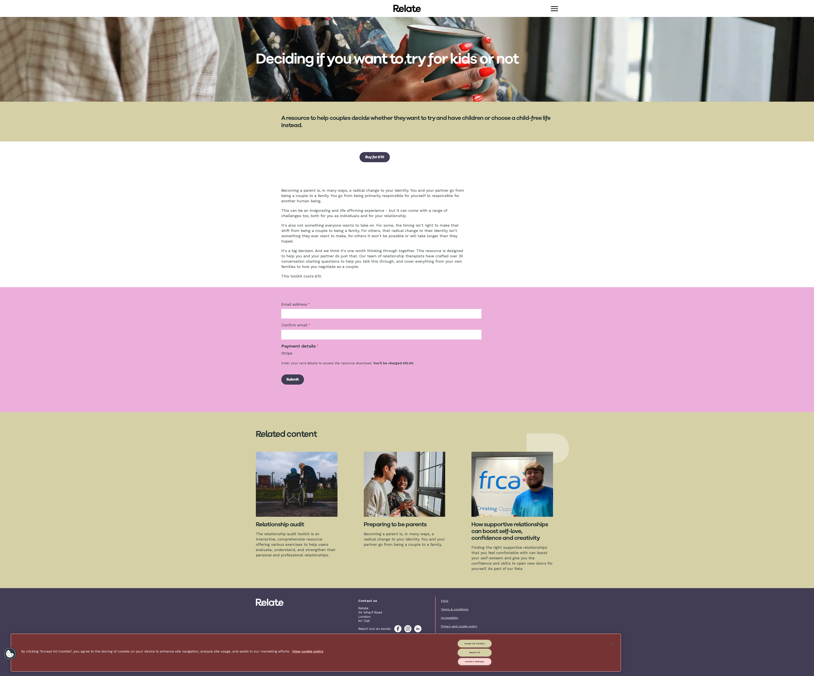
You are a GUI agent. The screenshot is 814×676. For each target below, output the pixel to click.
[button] (10, 654)
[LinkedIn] (417, 628)
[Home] (279, 602)
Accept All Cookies (474, 644)
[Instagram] (407, 628)
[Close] (612, 643)
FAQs (444, 601)
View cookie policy (307, 651)
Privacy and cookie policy (459, 626)
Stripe (286, 353)
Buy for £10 (375, 157)
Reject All (474, 652)
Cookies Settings (474, 662)
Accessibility (449, 617)
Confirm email (294, 325)
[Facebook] (397, 628)
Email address (294, 304)
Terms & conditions (454, 609)
